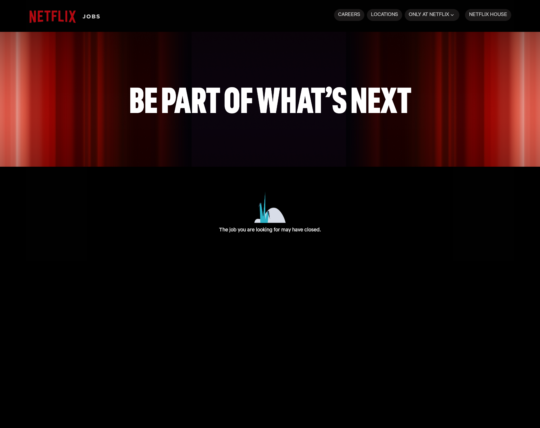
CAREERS (349, 14)
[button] (432, 15)
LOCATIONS (384, 14)
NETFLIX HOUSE (488, 14)
